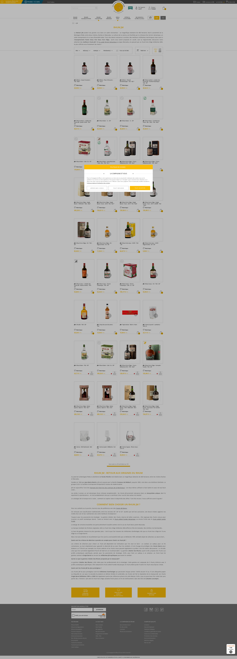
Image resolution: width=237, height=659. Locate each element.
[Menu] (234, 645)
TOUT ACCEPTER (140, 188)
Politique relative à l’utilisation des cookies (98, 183)
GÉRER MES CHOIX (97, 188)
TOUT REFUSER (118, 188)
